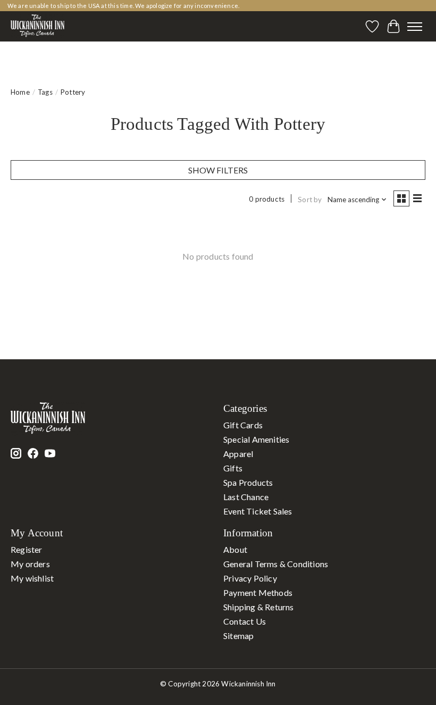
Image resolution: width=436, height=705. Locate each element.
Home (20, 92)
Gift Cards (243, 425)
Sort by (310, 199)
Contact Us (244, 621)
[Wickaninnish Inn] (37, 26)
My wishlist (32, 578)
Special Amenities (256, 439)
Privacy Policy (250, 578)
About (235, 549)
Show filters (218, 170)
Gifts (232, 468)
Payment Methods (257, 592)
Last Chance (246, 497)
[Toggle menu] (414, 26)
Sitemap (238, 636)
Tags (45, 92)
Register (27, 549)
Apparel (238, 454)
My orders (30, 564)
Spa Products (248, 482)
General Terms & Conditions (275, 564)
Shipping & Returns (258, 607)
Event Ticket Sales (257, 511)
